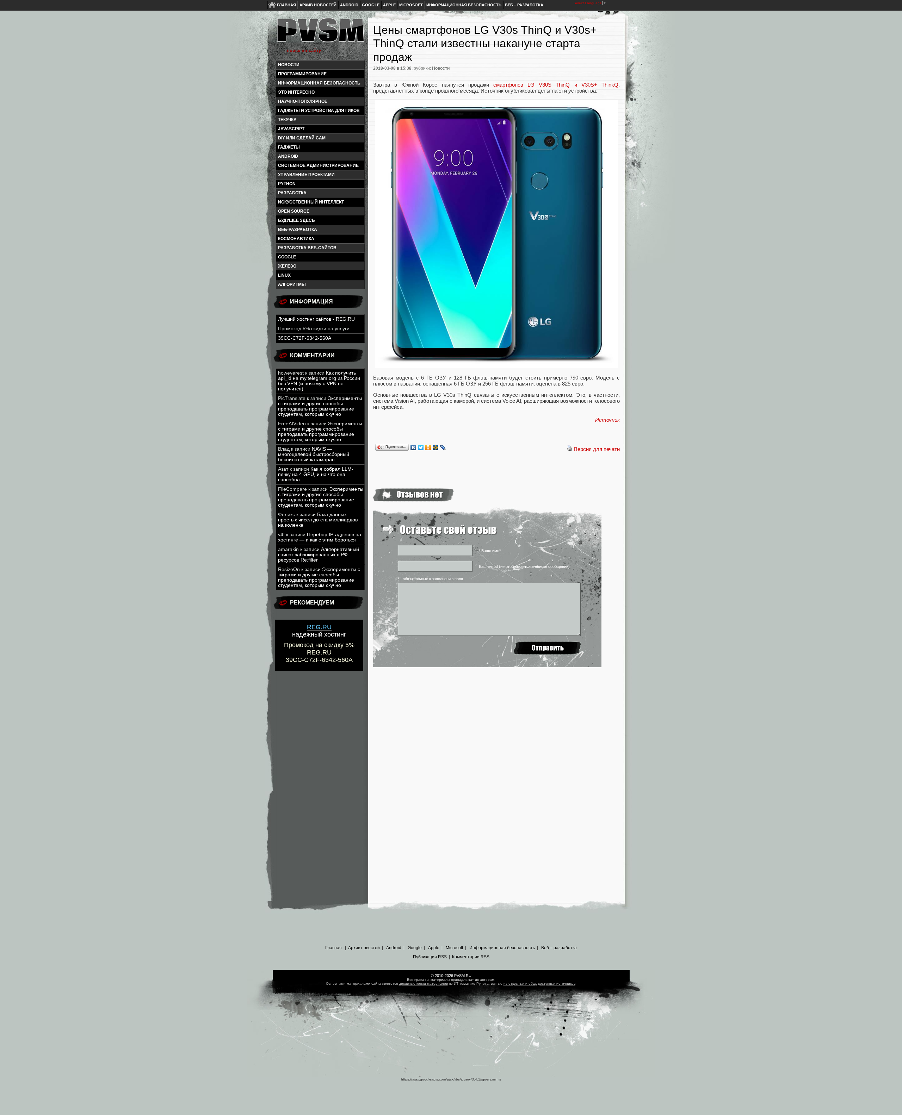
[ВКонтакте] (413, 447)
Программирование (302, 73)
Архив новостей (317, 5)
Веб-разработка (297, 229)
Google (370, 5)
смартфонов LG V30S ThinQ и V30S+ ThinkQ (555, 85)
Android (349, 5)
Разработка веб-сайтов (307, 247)
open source (293, 211)
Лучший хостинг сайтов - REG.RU (316, 319)
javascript (291, 128)
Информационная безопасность (463, 5)
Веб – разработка (524, 5)
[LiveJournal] (443, 447)
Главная (286, 5)
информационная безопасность (319, 83)
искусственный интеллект (311, 202)
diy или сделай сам (302, 138)
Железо (287, 266)
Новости (288, 64)
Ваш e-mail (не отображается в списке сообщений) (524, 566)
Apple (389, 5)
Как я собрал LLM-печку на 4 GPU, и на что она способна (315, 474)
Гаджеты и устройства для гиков (319, 110)
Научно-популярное (302, 101)
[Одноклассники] (428, 447)
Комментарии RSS (470, 956)
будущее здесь (296, 220)
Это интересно (296, 92)
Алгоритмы (292, 284)
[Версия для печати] (570, 449)
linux (284, 275)
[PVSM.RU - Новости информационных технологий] (320, 33)
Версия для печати (597, 449)
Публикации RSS (430, 956)
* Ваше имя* (490, 551)
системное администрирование (318, 165)
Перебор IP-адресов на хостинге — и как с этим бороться (319, 537)
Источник (607, 420)
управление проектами (306, 174)
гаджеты (289, 147)
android (288, 156)
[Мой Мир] (435, 447)
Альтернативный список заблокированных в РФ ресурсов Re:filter (318, 555)
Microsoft (411, 5)
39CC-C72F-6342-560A (304, 338)
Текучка (287, 119)
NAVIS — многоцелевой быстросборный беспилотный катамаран (313, 454)
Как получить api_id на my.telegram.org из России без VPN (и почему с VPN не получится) (319, 380)
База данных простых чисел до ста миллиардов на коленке (318, 520)
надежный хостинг (319, 631)
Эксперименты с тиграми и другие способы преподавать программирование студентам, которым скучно (320, 406)
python (287, 183)
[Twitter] (421, 447)
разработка (292, 192)
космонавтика (296, 238)
